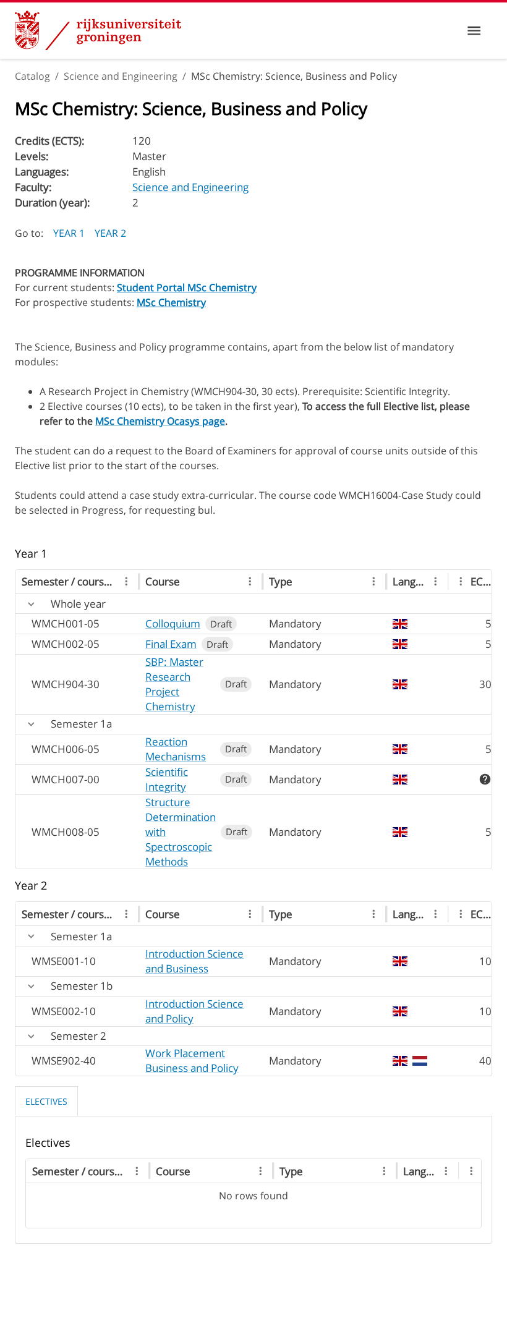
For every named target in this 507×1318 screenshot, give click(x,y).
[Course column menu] (250, 581)
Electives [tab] (46, 1101)
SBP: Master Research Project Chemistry (174, 684)
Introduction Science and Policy (194, 1011)
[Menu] (474, 30)
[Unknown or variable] (485, 779)
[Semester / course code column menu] (126, 581)
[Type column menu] (373, 581)
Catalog (32, 76)
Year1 (69, 233)
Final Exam (171, 644)
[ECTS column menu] (461, 581)
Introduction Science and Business (194, 961)
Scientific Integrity (166, 779)
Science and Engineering (120, 76)
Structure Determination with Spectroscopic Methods (180, 832)
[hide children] (31, 604)
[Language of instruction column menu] (435, 581)
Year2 (110, 233)
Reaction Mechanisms (175, 748)
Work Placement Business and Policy (192, 1060)
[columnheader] (77, 582)
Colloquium (172, 623)
